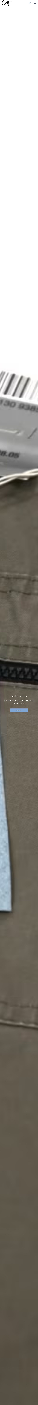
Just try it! (19, 710)
